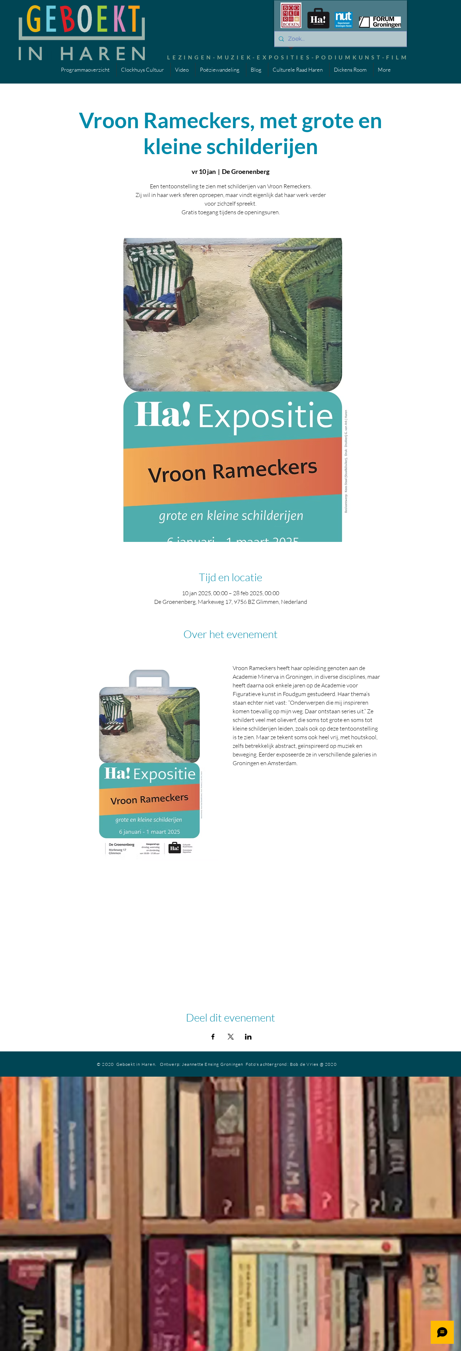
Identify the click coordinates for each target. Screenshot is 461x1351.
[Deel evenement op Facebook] (213, 1037)
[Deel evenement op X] (230, 1037)
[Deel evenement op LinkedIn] (248, 1037)
